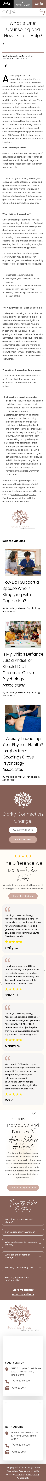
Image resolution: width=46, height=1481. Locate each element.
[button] (42, 12)
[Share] (6, 65)
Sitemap (19, 1474)
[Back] (5, 44)
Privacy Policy (32, 1474)
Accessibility (23, 1477)
